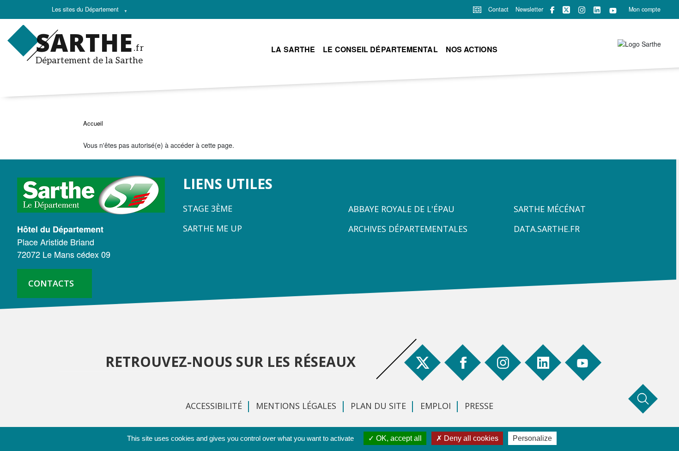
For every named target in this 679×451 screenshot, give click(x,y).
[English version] (477, 9)
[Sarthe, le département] (94, 194)
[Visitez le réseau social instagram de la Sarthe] (581, 9)
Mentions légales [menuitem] (296, 405)
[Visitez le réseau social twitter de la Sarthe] (566, 10)
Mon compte (645, 9)
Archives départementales (407, 228)
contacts (51, 283)
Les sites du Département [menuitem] (83, 11)
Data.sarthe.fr (547, 228)
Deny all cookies (470, 438)
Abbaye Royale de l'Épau (401, 208)
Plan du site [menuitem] (378, 405)
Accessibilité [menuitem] (214, 405)
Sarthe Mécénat (550, 208)
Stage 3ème (207, 208)
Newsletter (529, 9)
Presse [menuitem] (479, 405)
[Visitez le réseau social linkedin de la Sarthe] (597, 9)
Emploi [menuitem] (435, 405)
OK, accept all (398, 438)
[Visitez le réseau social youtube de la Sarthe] (613, 9)
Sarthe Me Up (212, 228)
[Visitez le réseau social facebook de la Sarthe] (552, 9)
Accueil (93, 123)
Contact (498, 9)
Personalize (532, 438)
